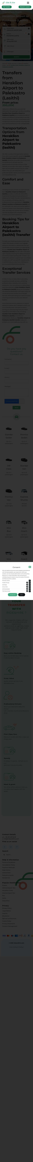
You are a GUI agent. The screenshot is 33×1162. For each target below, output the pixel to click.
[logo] (8, 2)
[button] (16, 581)
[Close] (29, 567)
